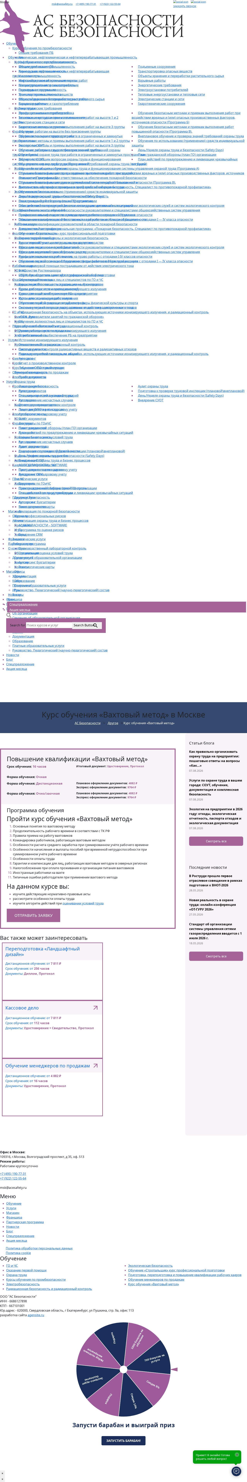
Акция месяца (16, 669)
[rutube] (180, 2)
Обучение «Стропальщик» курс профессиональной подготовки (176, 1270)
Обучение (13, 1203)
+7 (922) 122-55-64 (110, 4)
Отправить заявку (33, 915)
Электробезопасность (23, 1284)
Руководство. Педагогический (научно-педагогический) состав (59, 650)
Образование (22, 641)
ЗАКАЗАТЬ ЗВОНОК (184, 6)
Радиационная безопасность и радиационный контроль (49, 1289)
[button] (9, 615)
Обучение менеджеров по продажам (156, 1279)
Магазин (12, 1213)
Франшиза (14, 1217)
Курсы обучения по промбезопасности (36, 1279)
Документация (23, 636)
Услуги (11, 1208)
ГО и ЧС (12, 1266)
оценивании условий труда (83, 903)
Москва (4, 1)
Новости (12, 655)
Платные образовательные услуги (38, 646)
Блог (9, 659)
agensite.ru (36, 1315)
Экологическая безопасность (150, 1266)
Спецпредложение (20, 664)
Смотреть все (216, 841)
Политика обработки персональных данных (39, 1248)
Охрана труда (16, 1275)
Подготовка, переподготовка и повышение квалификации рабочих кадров (184, 1275)
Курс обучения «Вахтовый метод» (153, 1284)
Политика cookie (18, 1253)
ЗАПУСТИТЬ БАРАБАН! (123, 1441)
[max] (198, 2)
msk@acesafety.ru (62, 4)
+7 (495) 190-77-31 (86, 4)
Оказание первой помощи (26, 1270)
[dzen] (189, 2)
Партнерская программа (25, 1222)
